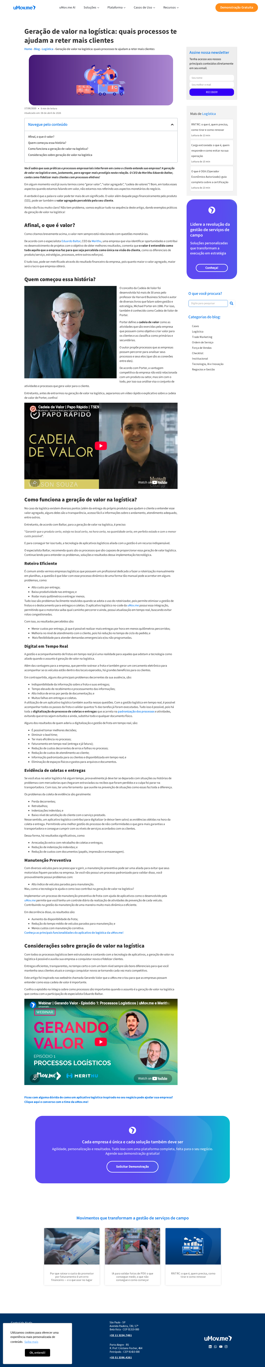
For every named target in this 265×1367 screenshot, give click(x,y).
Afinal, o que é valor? (41, 137)
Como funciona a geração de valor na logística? (58, 149)
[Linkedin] (210, 1347)
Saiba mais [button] (31, 1342)
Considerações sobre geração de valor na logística (60, 155)
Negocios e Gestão (203, 369)
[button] (172, 124)
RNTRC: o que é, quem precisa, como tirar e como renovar (193, 1275)
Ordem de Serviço (202, 342)
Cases (195, 326)
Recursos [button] (169, 7)
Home (28, 49)
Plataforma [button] (115, 7)
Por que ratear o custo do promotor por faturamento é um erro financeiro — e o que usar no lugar (72, 1277)
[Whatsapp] (215, 1347)
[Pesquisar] (231, 303)
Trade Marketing (202, 337)
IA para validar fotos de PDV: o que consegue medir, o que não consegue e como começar (132, 1277)
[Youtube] (221, 1347)
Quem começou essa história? (47, 143)
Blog (37, 49)
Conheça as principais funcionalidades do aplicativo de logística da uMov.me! (73, 933)
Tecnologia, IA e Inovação (208, 364)
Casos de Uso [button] (143, 7)
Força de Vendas (202, 347)
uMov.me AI (67, 7)
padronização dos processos (136, 711)
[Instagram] (226, 1347)
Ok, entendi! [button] (37, 1353)
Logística (47, 49)
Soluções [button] (90, 7)
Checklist (198, 353)
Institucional (200, 358)
